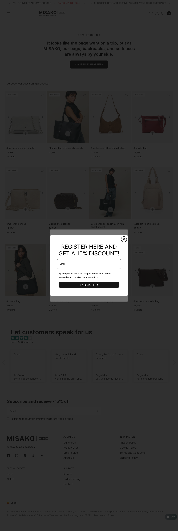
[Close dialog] (124, 239)
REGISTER (89, 285)
